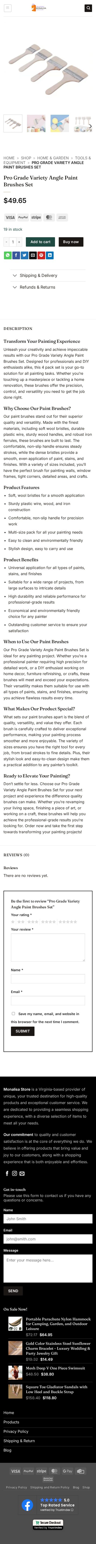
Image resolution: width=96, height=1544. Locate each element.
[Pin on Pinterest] (41, 256)
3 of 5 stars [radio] (32, 922)
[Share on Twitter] (24, 256)
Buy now (71, 242)
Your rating (21, 915)
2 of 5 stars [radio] (20, 922)
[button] (7, 8)
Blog (76, 1487)
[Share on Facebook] (16, 256)
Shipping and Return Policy (50, 1487)
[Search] (88, 8)
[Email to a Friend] (33, 256)
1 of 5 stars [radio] (12, 922)
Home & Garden (53, 158)
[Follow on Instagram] (14, 1174)
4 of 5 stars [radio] (48, 922)
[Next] (85, 66)
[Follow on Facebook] (7, 1174)
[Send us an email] (22, 1174)
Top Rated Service (57, 1505)
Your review (22, 929)
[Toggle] (15, 276)
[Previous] (11, 66)
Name (17, 970)
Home (9, 158)
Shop (26, 158)
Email (17, 992)
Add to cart (40, 242)
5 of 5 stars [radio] (67, 922)
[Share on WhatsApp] (8, 256)
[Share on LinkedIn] (50, 256)
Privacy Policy (16, 1487)
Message (10, 1250)
